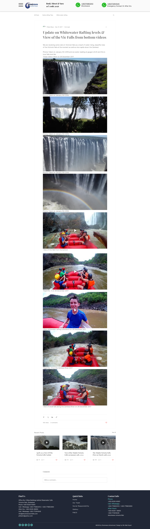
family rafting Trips (47, 15)
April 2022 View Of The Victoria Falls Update (44, 454)
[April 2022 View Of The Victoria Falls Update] (46, 443)
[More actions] (106, 27)
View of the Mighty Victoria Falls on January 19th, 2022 (74, 454)
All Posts (36, 15)
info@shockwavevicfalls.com (28, 514)
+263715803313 (87, 4)
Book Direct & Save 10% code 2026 (55, 5)
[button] (21, 5)
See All (114, 432)
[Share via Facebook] (44, 417)
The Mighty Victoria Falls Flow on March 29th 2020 (102, 454)
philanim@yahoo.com (26, 516)
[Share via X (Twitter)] (48, 417)
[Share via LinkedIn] (52, 417)
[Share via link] (56, 417)
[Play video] (75, 230)
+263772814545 (113, 4)
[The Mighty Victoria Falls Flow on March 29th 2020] (103, 443)
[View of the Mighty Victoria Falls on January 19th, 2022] (75, 443)
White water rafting (62, 15)
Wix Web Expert (127, 525)
